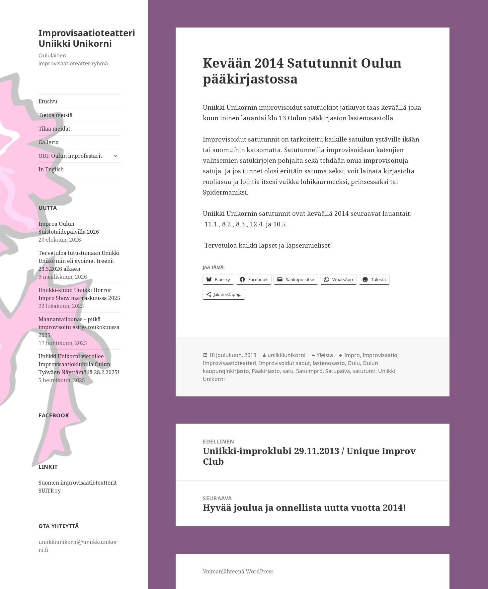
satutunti (364, 371)
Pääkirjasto (266, 371)
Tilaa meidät (54, 128)
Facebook (54, 415)
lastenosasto (329, 363)
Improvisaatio (380, 355)
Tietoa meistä (56, 115)
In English (51, 169)
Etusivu (48, 101)
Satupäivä (337, 371)
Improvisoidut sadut (284, 363)
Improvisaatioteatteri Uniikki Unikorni (87, 38)
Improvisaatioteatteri (229, 363)
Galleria (49, 142)
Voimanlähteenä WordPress (238, 571)
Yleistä (325, 355)
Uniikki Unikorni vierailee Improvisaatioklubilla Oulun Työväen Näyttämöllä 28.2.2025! (79, 364)
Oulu (354, 363)
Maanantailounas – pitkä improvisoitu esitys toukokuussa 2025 (79, 327)
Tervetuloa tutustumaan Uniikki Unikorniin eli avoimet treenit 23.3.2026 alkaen (79, 260)
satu (288, 371)
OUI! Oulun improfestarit (70, 155)
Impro (352, 355)
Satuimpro (309, 371)
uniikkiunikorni (286, 355)
